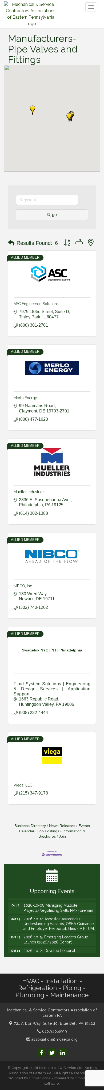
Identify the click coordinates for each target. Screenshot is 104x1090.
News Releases (62, 826)
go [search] (54, 214)
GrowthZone (39, 1078)
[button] (69, 117)
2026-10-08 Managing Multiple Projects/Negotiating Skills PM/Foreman (58, 904)
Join (62, 836)
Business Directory (30, 826)
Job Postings (48, 831)
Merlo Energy (25, 398)
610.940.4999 (54, 1031)
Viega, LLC (23, 785)
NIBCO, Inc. (23, 586)
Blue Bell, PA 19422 (54, 1023)
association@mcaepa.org (54, 1039)
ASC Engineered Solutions (36, 304)
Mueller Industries (29, 492)
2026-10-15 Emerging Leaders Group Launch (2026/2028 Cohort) (55, 935)
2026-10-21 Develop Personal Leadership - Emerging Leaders (50, 949)
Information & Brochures (61, 833)
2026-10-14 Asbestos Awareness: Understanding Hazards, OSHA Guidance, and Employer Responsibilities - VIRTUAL (59, 920)
